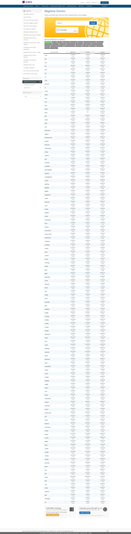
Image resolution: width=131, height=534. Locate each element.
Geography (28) (87, 44)
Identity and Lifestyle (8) (97, 44)
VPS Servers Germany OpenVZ (31, 20)
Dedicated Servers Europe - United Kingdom (32, 43)
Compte (104, 6)
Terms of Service (26, 531)
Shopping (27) (100, 46)
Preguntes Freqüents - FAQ (58, 6)
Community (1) (48, 44)
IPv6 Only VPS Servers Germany (31, 70)
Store (37, 6)
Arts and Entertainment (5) (90, 42)
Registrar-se (95, 2)
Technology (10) (54, 48)
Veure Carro (104, 2)
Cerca (93, 23)
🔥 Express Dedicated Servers (31, 32)
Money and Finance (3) (70, 46)
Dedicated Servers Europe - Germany (30, 38)
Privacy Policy (34, 531)
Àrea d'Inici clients (28, 6)
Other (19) (80, 42)
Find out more (83, 533)
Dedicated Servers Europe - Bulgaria (32, 35)
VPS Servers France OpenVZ (30, 26)
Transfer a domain (84, 512)
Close (90, 533)
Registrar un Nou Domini (30, 81)
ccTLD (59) (60, 42)
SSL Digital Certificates (29, 67)
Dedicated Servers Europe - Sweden (32, 52)
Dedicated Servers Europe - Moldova (30, 56)
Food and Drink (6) (71, 44)
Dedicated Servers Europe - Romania (30, 61)
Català (82, 2)
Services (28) (92, 46)
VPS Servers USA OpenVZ (30, 29)
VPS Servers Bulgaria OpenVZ (31, 23)
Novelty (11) (78, 46)
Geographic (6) (79, 44)
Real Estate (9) (85, 46)
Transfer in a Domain (29, 84)
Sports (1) (47, 48)
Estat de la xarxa (71, 6)
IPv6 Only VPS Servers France (31, 73)
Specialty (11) (66, 42)
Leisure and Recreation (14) (57, 46)
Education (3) (55, 44)
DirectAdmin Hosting (28, 14)
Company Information (42, 531)
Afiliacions (81, 6)
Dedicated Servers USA (29, 64)
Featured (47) (62, 44)
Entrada (88, 2)
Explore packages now (52, 515)
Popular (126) (48, 42)
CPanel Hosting (27, 17)
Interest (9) (47, 46)
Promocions (45, 6)
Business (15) (100, 42)
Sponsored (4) (74, 42)
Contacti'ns (89, 6)
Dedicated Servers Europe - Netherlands (30, 48)
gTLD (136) (54, 42)
